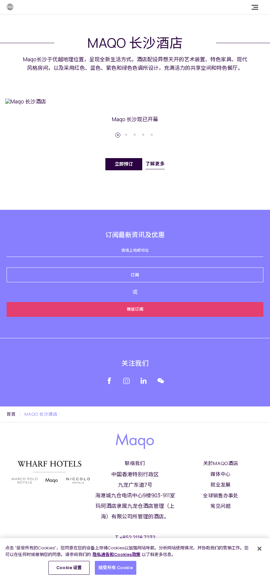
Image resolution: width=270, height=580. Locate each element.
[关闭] (259, 548)
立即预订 (124, 164)
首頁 (11, 414)
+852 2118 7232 (137, 537)
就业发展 (220, 484)
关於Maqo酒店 (220, 463)
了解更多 (155, 163)
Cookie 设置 (69, 567)
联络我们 (135, 463)
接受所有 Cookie (115, 567)
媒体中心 (220, 474)
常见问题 (220, 506)
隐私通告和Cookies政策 (117, 554)
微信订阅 (135, 309)
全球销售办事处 (220, 495)
